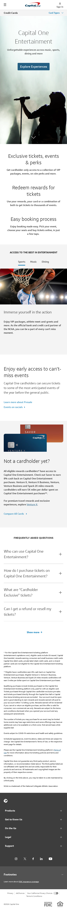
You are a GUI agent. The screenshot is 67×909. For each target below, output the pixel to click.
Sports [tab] (21, 261)
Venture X (32, 504)
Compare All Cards (14, 513)
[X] (25, 859)
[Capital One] (5, 801)
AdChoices (20, 893)
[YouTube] (50, 859)
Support (9, 845)
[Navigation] (5, 4)
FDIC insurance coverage (29, 881)
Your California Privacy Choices (39, 893)
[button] (33, 554)
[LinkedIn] (41, 859)
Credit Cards (11, 13)
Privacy (10, 893)
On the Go (10, 828)
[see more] (33, 136)
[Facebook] (33, 859)
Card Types (54, 12)
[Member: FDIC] (48, 904)
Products (10, 810)
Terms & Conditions (34, 896)
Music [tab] (33, 261)
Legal (8, 837)
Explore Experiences (33, 67)
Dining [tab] (45, 261)
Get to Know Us (13, 819)
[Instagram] (16, 859)
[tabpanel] (33, 312)
